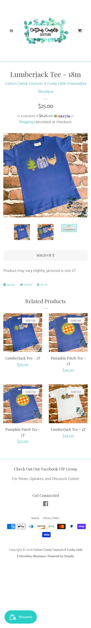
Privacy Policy (51, 518)
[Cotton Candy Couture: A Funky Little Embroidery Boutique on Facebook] (45, 504)
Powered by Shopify (61, 556)
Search (35, 518)
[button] (45, 116)
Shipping (26, 122)
